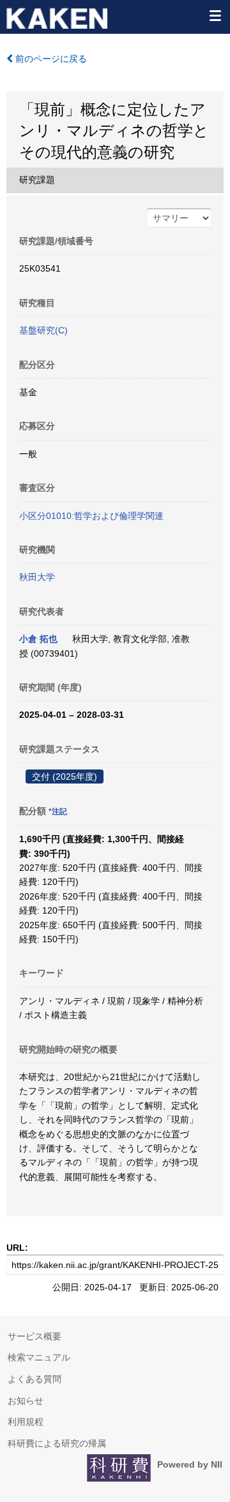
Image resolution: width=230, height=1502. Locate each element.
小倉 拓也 (38, 639)
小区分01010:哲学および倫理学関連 (91, 516)
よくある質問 (34, 1379)
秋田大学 (37, 577)
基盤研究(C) (43, 330)
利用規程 (25, 1422)
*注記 (58, 811)
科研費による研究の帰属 (57, 1443)
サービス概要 (34, 1336)
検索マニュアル (39, 1357)
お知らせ (25, 1401)
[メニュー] (215, 15)
